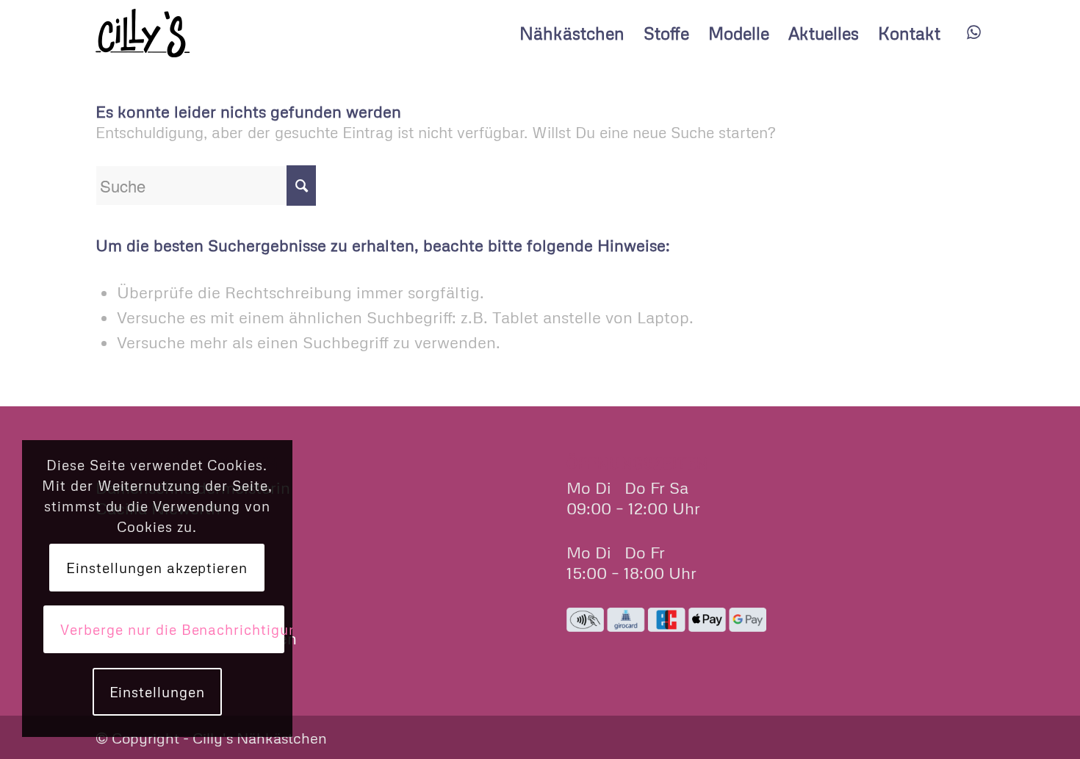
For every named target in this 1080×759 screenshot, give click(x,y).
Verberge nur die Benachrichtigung (172, 629)
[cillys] (143, 33)
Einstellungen (157, 691)
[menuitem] (572, 33)
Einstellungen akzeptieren (157, 567)
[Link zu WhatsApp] (973, 32)
